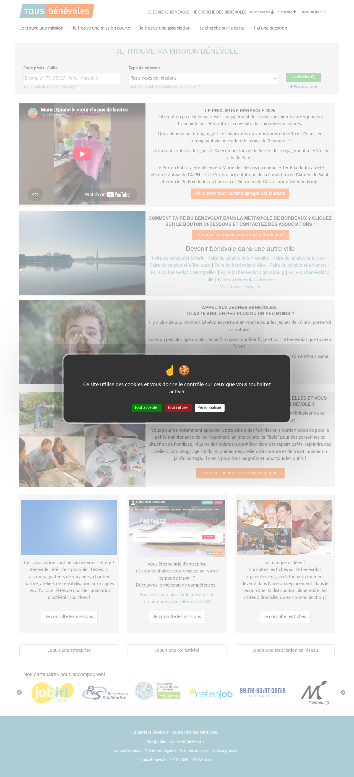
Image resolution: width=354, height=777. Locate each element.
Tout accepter (146, 407)
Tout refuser (178, 407)
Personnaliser (209, 407)
